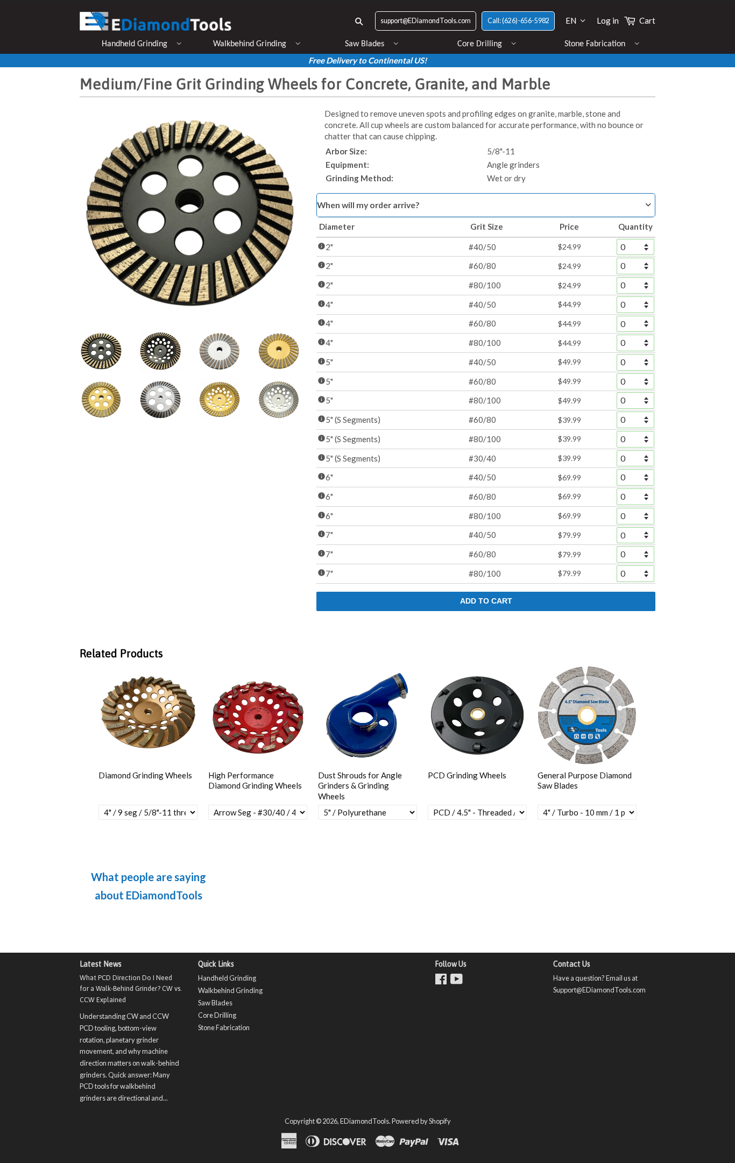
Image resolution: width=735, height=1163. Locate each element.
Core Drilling (479, 44)
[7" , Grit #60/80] (219, 399)
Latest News (101, 964)
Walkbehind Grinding (249, 44)
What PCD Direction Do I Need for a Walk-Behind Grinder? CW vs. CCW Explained (131, 989)
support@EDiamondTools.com (425, 21)
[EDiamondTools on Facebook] (441, 981)
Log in (608, 20)
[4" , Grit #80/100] (219, 351)
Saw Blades (364, 44)
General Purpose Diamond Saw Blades (585, 780)
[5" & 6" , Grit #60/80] (101, 399)
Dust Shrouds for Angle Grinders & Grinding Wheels (360, 785)
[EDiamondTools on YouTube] (456, 981)
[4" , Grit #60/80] (278, 351)
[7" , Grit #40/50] (160, 351)
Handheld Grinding (134, 44)
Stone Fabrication (594, 44)
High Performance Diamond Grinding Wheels (255, 780)
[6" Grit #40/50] (101, 351)
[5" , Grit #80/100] (160, 399)
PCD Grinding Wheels (467, 775)
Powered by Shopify (421, 1121)
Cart (647, 20)
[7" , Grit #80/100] (278, 399)
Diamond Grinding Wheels (145, 775)
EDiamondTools (364, 1121)
